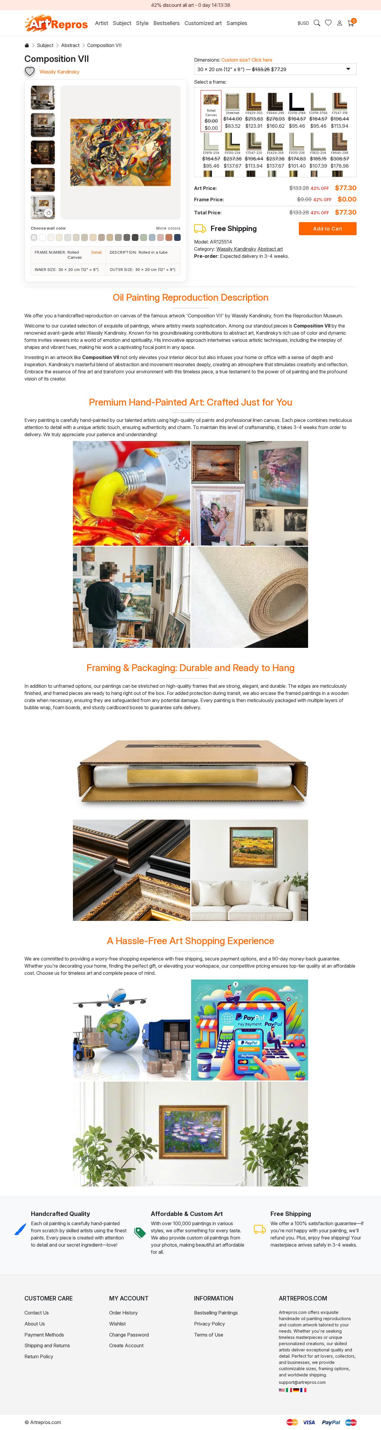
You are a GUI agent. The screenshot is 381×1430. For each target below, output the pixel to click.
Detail (96, 252)
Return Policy (38, 1356)
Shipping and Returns (47, 1345)
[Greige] (84, 237)
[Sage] (143, 237)
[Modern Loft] (43, 97)
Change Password (129, 1335)
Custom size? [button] (246, 60)
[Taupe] (101, 237)
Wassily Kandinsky (59, 72)
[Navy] (177, 237)
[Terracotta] (168, 237)
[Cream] (59, 237)
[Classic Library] (43, 152)
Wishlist (117, 1324)
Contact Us (36, 1313)
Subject (45, 45)
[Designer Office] (43, 125)
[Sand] (110, 237)
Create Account (126, 1345)
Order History (123, 1313)
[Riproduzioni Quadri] (289, 1389)
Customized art (203, 23)
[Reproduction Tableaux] (303, 1389)
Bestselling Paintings (216, 1313)
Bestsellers (166, 23)
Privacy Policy (209, 1324)
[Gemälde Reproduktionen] (296, 1389)
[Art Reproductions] (282, 1389)
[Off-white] (51, 237)
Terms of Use (208, 1335)
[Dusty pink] (160, 237)
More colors (168, 228)
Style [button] (142, 23)
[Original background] (34, 237)
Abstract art (270, 249)
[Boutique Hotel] (43, 180)
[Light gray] (67, 237)
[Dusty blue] (152, 237)
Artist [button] (101, 23)
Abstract (70, 45)
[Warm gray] (76, 237)
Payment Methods (44, 1335)
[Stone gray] (118, 237)
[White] (42, 237)
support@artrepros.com (302, 1382)
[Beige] (93, 237)
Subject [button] (122, 23)
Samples (237, 23)
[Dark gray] (135, 237)
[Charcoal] (127, 237)
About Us (34, 1324)
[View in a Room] (43, 207)
